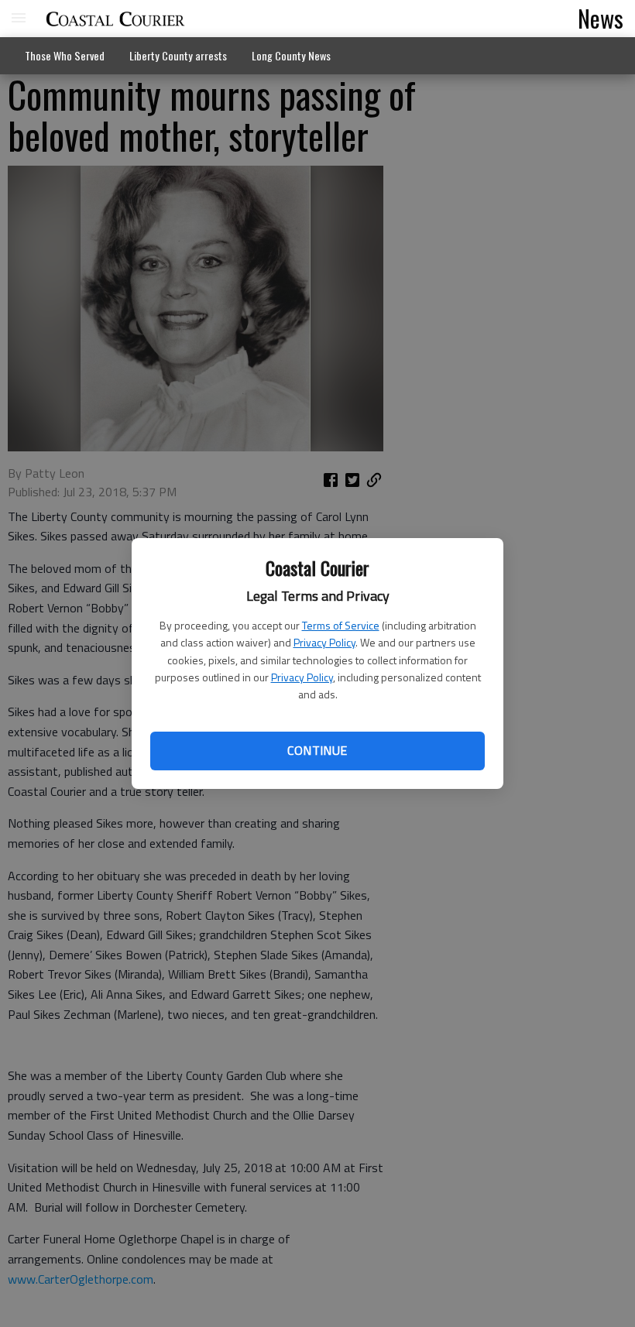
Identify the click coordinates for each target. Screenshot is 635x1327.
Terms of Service (340, 625)
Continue (317, 750)
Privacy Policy (324, 642)
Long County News (291, 55)
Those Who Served (65, 55)
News (600, 18)
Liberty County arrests (178, 55)
